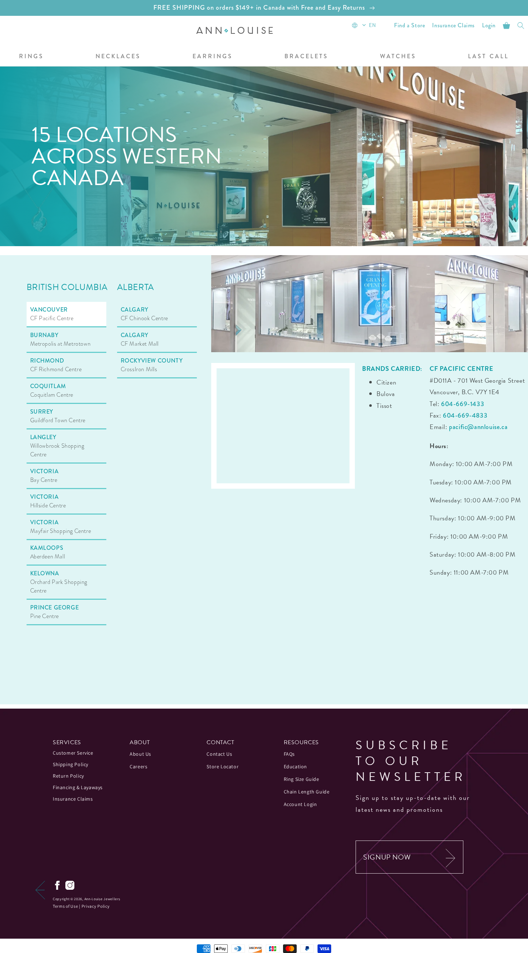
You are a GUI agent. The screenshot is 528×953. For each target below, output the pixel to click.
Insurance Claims (73, 799)
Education (295, 766)
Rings (31, 56)
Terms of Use (65, 906)
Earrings (213, 56)
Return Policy (68, 776)
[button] (118, 57)
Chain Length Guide (307, 791)
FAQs (289, 754)
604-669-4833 (465, 415)
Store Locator (222, 766)
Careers (138, 766)
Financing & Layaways (78, 787)
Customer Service (73, 753)
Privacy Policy (96, 906)
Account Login (300, 804)
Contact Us (219, 754)
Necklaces (118, 56)
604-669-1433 (462, 404)
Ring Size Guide (301, 779)
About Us (140, 754)
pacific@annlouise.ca (478, 427)
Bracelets (306, 56)
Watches (398, 56)
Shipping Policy (70, 764)
